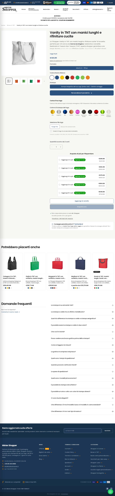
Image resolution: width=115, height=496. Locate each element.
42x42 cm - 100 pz (82, 68)
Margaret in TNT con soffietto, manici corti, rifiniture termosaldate (57, 277)
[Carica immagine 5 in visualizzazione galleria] (38, 81)
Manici (56, 9)
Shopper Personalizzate (33, 9)
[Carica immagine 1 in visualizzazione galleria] (9, 81)
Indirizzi (67, 473)
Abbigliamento (97, 9)
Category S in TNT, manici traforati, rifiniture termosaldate (11, 277)
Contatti (68, 449)
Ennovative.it (64, 494)
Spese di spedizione (56, 60)
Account (68, 466)
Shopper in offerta (97, 466)
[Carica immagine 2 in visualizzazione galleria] (16, 81)
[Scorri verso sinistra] (3, 81)
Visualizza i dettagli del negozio (62, 218)
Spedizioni (68, 463)
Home (24, 9)
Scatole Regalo (65, 9)
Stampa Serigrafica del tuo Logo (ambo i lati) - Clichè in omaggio (81, 86)
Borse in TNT (95, 452)
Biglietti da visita (44, 452)
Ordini (67, 470)
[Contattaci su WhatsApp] (110, 491)
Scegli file (55, 127)
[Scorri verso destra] (44, 81)
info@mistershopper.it (21, 2)
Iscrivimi (107, 431)
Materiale (46, 9)
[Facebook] (107, 488)
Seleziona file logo (56, 122)
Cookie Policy (69, 452)
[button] (82, 159)
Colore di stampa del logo (59, 108)
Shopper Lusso (95, 463)
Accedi (111, 2)
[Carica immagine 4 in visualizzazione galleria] (31, 81)
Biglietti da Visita (109, 9)
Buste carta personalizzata (100, 456)
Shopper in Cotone (97, 449)
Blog (40, 459)
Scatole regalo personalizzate (101, 470)
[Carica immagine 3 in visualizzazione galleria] (24, 81)
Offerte (43, 449)
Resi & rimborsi (70, 459)
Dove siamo (43, 456)
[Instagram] (111, 488)
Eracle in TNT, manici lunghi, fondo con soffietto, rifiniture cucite (103, 277)
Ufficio (86, 9)
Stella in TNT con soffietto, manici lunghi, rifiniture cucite (34, 277)
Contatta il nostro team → (10, 312)
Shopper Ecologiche (97, 473)
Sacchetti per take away (99, 459)
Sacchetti (76, 9)
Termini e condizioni (72, 456)
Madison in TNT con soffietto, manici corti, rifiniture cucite (79, 277)
